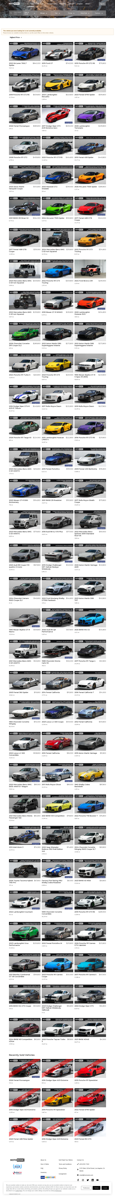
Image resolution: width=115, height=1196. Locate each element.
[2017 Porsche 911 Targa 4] (90, 649)
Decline (97, 1188)
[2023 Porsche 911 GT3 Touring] (57, 363)
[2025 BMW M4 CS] (90, 617)
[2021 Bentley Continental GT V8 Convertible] (25, 962)
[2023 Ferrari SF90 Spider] (90, 82)
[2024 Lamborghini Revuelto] (57, 82)
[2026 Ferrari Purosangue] (25, 114)
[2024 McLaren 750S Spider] (57, 206)
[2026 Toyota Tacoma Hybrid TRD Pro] (25, 868)
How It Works (45, 1164)
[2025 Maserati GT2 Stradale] (57, 174)
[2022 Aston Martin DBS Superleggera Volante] (57, 331)
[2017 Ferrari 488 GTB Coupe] (25, 237)
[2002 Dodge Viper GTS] (90, 994)
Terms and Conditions (65, 1164)
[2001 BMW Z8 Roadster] (57, 488)
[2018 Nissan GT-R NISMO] (57, 300)
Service (71, 4)
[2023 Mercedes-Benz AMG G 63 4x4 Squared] (25, 269)
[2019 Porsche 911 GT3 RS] (90, 900)
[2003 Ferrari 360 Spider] (25, 680)
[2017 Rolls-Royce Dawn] (57, 394)
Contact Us (80, 1160)
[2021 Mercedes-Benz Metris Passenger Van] (25, 804)
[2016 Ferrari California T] (90, 680)
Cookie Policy (18, 1191)
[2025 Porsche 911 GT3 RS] (57, 145)
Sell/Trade (40, 4)
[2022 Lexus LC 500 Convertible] (25, 741)
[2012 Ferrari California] (90, 709)
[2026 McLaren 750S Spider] (90, 174)
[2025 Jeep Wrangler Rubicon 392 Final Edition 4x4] (57, 835)
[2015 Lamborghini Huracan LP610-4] (57, 425)
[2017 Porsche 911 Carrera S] (90, 962)
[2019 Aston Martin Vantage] (90, 741)
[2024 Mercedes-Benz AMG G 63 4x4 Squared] (57, 237)
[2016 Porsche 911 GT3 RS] (90, 425)
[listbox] (88, 4)
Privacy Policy (63, 1168)
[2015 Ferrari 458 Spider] (90, 145)
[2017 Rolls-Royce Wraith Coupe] (90, 488)
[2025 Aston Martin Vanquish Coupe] (25, 174)
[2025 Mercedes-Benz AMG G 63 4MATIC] (25, 457)
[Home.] (14, 4)
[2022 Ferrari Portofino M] (57, 931)
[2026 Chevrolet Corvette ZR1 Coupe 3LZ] (25, 331)
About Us (43, 1160)
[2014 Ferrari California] (57, 680)
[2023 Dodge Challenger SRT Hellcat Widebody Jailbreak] (57, 994)
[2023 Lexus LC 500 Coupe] (57, 709)
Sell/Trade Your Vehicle (66, 1160)
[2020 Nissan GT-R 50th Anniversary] (25, 488)
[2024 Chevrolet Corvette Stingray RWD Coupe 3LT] (90, 835)
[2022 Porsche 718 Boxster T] (90, 804)
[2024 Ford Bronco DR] (90, 269)
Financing (62, 4)
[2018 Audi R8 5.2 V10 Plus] (57, 519)
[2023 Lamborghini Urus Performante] (25, 931)
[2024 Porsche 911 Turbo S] (25, 363)
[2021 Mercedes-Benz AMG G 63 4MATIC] (25, 649)
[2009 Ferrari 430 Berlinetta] (90, 457)
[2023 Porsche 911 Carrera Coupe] (57, 962)
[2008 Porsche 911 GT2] (25, 145)
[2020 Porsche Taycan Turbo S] (57, 1027)
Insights (79, 4)
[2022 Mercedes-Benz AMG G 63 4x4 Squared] (25, 300)
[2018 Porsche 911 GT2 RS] (25, 82)
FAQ (42, 1168)
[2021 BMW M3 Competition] (57, 804)
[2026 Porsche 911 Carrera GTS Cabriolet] (90, 931)
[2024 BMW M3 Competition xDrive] (25, 1027)
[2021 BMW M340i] (90, 1027)
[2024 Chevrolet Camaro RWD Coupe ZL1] (25, 586)
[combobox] (16, 13)
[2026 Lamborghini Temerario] (90, 114)
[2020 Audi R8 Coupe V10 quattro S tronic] (25, 553)
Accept (105, 1188)
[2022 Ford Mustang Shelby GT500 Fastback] (57, 586)
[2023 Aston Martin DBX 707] (90, 586)
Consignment (51, 4)
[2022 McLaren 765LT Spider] (25, 51)
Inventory (30, 4)
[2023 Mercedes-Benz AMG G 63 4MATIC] (25, 519)
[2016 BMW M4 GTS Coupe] (25, 994)
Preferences (58, 1191)
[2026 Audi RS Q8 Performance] (57, 617)
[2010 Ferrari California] (57, 741)
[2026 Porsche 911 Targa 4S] (25, 425)
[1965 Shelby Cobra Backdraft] (90, 772)
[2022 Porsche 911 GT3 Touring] (90, 237)
